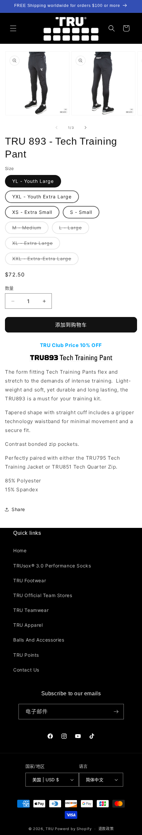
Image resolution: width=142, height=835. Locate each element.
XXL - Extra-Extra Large (44, 260)
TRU (49, 828)
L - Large (73, 229)
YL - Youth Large (33, 181)
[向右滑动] (85, 127)
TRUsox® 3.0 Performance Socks (52, 565)
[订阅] (116, 711)
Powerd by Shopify (73, 828)
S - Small (81, 212)
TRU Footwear (29, 580)
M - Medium (29, 229)
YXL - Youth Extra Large (42, 196)
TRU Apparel (28, 625)
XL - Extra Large (34, 244)
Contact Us (26, 670)
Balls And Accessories (38, 640)
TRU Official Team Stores (42, 595)
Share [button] (18, 509)
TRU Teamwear (31, 610)
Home (19, 550)
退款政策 (106, 828)
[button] (13, 28)
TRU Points (26, 655)
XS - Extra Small (32, 212)
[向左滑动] (56, 127)
